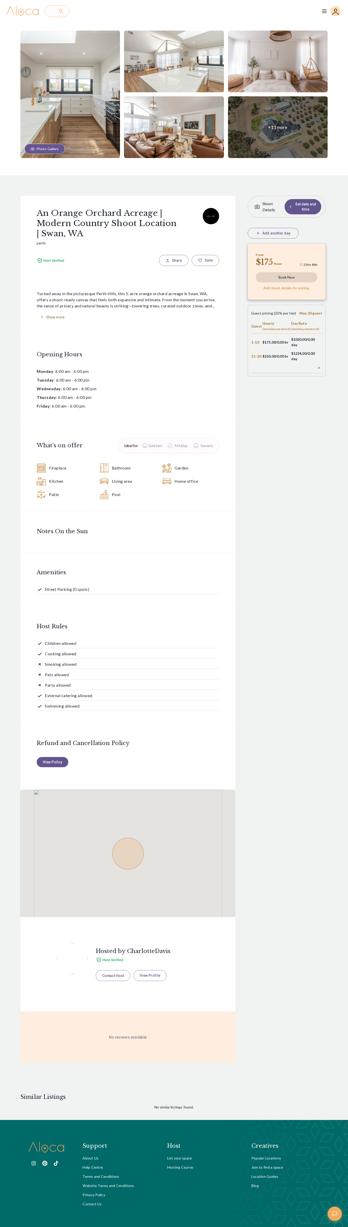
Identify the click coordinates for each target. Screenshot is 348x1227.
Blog (255, 1185)
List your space (179, 1158)
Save (209, 260)
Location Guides (264, 1176)
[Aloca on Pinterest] (45, 1163)
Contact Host (113, 976)
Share (177, 260)
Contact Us (92, 1204)
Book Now (286, 277)
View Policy (52, 762)
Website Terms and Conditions (108, 1185)
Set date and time (305, 206)
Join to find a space (267, 1167)
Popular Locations (266, 1158)
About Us (90, 1158)
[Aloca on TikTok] (56, 1163)
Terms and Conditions (101, 1176)
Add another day (276, 233)
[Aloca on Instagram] (34, 1163)
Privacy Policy (94, 1195)
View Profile (150, 975)
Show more (55, 317)
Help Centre (93, 1167)
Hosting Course (180, 1167)
